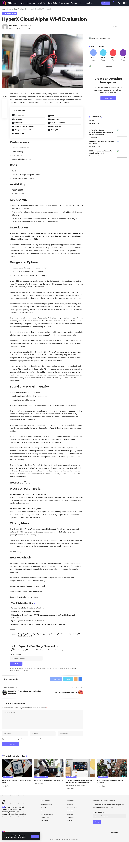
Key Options (54, 119)
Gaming (29, 634)
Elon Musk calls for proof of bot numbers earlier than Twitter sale (38, 624)
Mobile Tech (8, 776)
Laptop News (60, 634)
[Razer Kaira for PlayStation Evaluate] (48, 768)
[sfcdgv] (122, 123)
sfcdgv (91, 120)
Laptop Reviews (71, 634)
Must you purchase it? (23, 130)
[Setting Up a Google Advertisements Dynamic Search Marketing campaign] (122, 133)
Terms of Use (21, 837)
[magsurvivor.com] (9, 3)
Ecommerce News (95, 146)
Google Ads (93, 137)
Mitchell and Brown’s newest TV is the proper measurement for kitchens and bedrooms (80, 782)
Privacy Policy (8, 837)
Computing (22, 634)
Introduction (19, 123)
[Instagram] (123, 55)
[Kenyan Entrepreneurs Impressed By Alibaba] (122, 144)
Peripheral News (10, 13)
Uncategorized (94, 123)
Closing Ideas (55, 130)
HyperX (35, 634)
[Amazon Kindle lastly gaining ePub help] (17, 768)
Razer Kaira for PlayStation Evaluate (25, 611)
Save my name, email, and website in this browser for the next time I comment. (31, 739)
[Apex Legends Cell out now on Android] (112, 768)
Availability (18, 119)
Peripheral (28, 636)
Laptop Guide (50, 634)
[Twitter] (103, 55)
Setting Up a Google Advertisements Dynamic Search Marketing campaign (101, 132)
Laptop (41, 634)
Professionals (19, 115)
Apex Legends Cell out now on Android (27, 621)
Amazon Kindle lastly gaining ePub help (27, 608)
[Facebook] (93, 55)
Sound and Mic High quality (24, 126)
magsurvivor (14, 25)
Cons (52, 116)
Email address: (15, 655)
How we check (20, 133)
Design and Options (57, 123)
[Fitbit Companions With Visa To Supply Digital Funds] (122, 154)
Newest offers (55, 126)
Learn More (108, 98)
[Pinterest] (113, 55)
